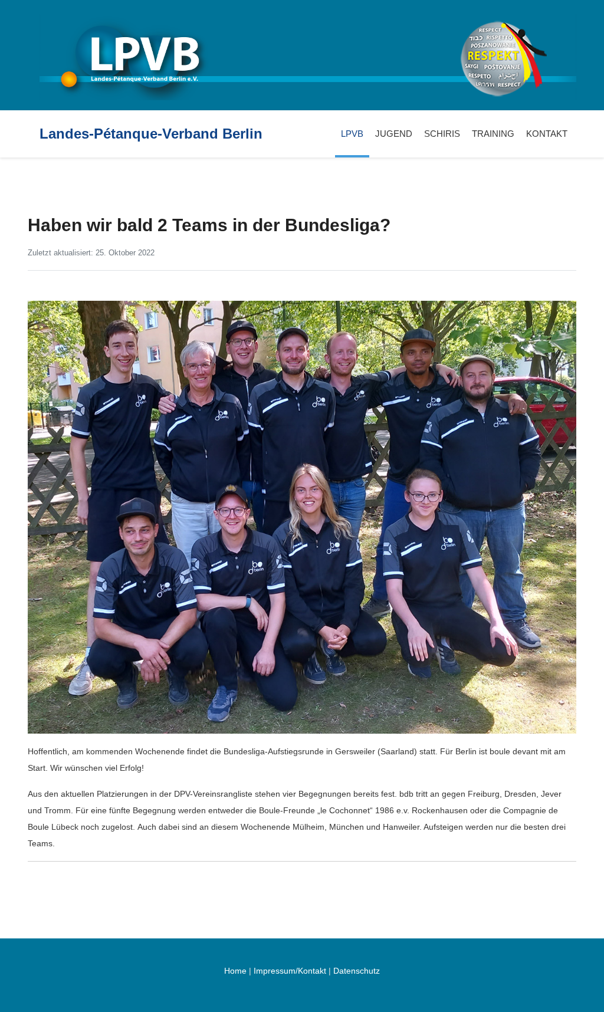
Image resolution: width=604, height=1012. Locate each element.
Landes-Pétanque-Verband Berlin (151, 134)
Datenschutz (356, 970)
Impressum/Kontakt (290, 970)
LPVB (352, 134)
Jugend (393, 134)
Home (235, 970)
